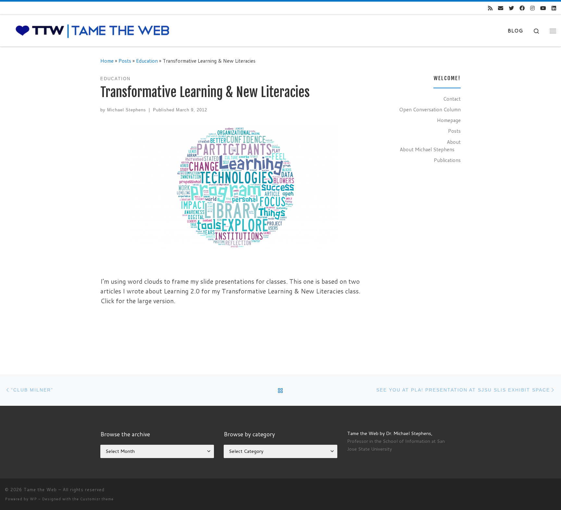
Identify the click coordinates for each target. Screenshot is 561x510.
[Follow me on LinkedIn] (554, 8)
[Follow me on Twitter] (511, 8)
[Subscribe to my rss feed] (490, 8)
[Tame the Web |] (92, 30)
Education (147, 60)
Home (107, 60)
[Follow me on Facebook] (522, 8)
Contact (452, 98)
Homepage (449, 120)
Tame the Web (40, 489)
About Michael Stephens (427, 149)
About (454, 141)
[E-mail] (500, 8)
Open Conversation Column (430, 109)
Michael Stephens (126, 109)
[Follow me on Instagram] (532, 8)
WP (33, 499)
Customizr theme (97, 499)
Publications (447, 160)
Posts (124, 60)
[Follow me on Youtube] (543, 8)
